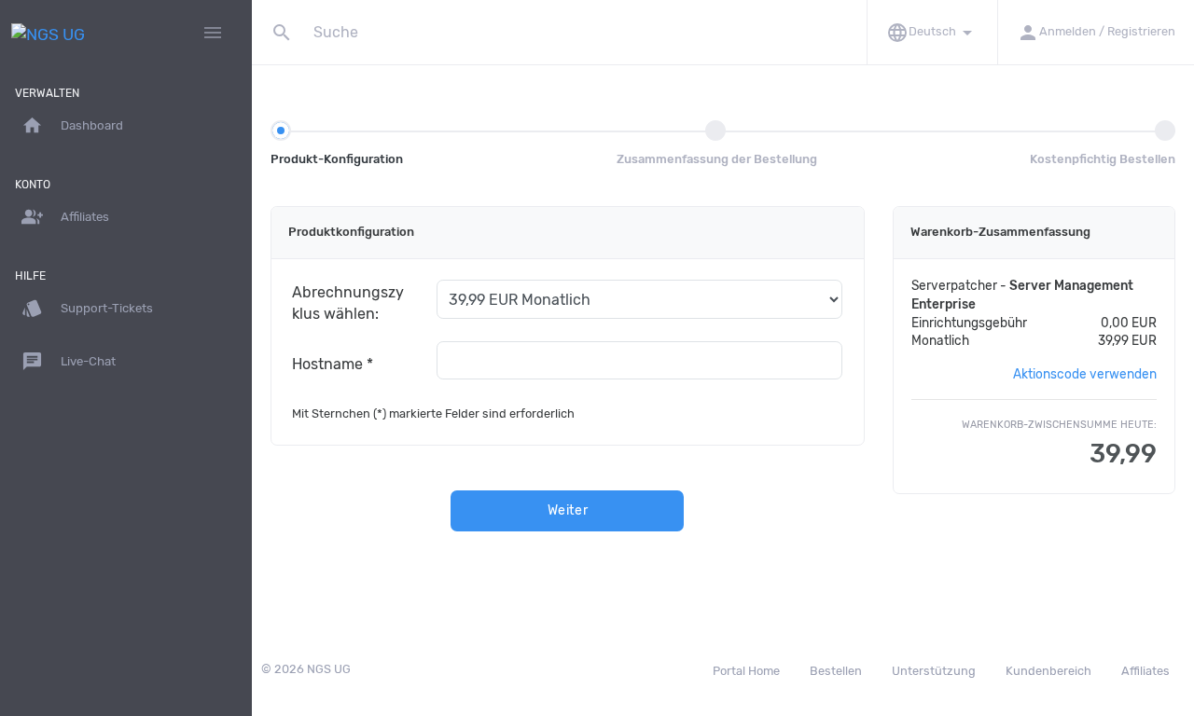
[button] (932, 32)
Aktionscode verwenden (1085, 373)
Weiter (568, 510)
